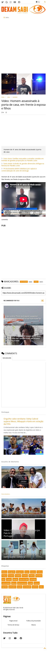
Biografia (11, 572)
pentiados (12, 587)
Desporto (20, 572)
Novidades (5, 494)
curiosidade (6, 583)
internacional (22, 583)
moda (30, 583)
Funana (11, 576)
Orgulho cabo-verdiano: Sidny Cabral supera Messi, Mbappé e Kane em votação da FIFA (23, 421)
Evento (32, 572)
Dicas (27, 572)
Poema (24, 576)
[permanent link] (6, 112)
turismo (35, 587)
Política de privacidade (33, 621)
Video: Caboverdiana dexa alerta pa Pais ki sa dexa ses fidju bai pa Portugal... (22, 533)
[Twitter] (2, 2)
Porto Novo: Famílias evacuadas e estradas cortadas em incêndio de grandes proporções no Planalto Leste (22, 159)
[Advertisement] (23, 46)
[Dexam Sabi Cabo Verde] (23, 13)
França (4, 576)
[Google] (7, 2)
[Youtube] (15, 2)
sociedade (15, 97)
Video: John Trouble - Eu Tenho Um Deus (22, 514)
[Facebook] (19, 2)
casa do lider (23, 579)
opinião (4, 587)
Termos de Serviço (13, 625)
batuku (15, 579)
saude (19, 587)
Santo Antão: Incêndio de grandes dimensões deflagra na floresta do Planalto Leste (22, 165)
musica (36, 583)
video (8, 97)
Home (2, 97)
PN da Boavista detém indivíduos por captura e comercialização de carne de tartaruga (19, 170)
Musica (33, 625)
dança (14, 583)
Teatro (8, 579)
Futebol (18, 576)
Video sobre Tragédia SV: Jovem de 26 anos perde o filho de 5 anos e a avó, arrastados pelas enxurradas (23, 338)
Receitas (39, 576)
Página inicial (13, 621)
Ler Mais (23, 482)
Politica (31, 576)
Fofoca (39, 572)
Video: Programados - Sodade (23, 475)
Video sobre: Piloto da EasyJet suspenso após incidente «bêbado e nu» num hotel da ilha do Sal (23, 318)
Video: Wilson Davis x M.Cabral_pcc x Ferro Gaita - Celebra (22, 555)
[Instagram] (11, 2)
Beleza (4, 572)
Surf (3, 579)
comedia (33, 579)
